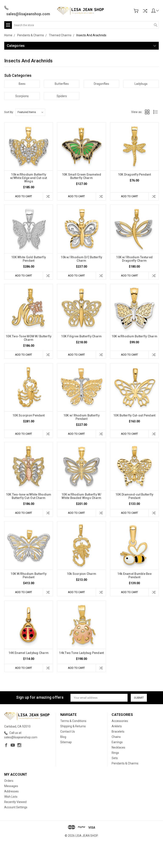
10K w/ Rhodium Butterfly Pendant (81, 417)
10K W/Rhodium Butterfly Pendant (28, 575)
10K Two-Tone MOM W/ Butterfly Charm (28, 338)
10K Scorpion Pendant (29, 415)
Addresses (11, 791)
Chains (116, 737)
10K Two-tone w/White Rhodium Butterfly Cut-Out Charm (28, 496)
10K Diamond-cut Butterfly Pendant (134, 496)
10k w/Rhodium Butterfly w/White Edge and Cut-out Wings (28, 178)
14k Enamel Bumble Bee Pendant (134, 575)
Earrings (117, 742)
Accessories (120, 721)
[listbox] (30, 112)
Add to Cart (23, 196)
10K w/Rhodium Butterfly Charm (134, 336)
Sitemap (66, 742)
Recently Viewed (15, 802)
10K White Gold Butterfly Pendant (28, 259)
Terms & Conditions (73, 721)
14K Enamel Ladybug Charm (28, 653)
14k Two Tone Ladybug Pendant (81, 653)
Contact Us (67, 731)
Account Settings (15, 807)
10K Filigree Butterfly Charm (81, 336)
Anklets (117, 726)
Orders (8, 780)
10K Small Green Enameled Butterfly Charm (81, 176)
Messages (11, 786)
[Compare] (145, 10)
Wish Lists (10, 796)
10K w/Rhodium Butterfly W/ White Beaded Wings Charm (81, 496)
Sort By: (9, 112)
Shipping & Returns (73, 726)
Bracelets (118, 731)
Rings (115, 752)
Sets (115, 758)
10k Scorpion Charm (81, 573)
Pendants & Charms (125, 763)
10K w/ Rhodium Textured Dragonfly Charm (134, 259)
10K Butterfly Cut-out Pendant (134, 415)
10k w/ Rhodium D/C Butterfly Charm (81, 259)
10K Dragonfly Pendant (134, 174)
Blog (63, 737)
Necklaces (118, 747)
